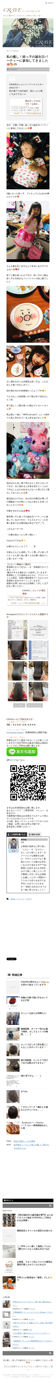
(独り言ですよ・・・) (31, 1076)
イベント (20, 899)
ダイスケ (32, 1309)
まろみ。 (25, 1091)
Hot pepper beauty (15, 732)
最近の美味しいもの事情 (24, 1141)
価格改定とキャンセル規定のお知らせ (34, 1230)
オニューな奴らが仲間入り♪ (34, 1013)
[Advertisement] (28, 930)
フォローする (36, 705)
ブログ (29, 899)
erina (12, 899)
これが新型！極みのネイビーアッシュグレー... (32, 1333)
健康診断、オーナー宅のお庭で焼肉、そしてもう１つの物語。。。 (34, 1031)
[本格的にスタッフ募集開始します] (17, 629)
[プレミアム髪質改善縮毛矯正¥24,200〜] (17, 671)
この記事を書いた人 (17, 834)
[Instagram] (16, 850)
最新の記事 (35, 834)
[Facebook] (13, 850)
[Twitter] (10, 850)
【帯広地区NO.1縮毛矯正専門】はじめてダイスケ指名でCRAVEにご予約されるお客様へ (35, 1217)
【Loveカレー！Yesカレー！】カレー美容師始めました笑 (34, 1125)
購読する (9, 1200)
